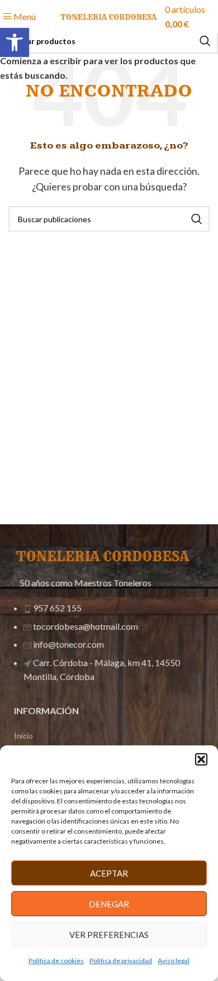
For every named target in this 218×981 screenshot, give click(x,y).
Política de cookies (56, 960)
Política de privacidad (120, 960)
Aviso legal (173, 960)
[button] (14, 42)
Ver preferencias (109, 935)
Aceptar (109, 873)
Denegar (109, 904)
